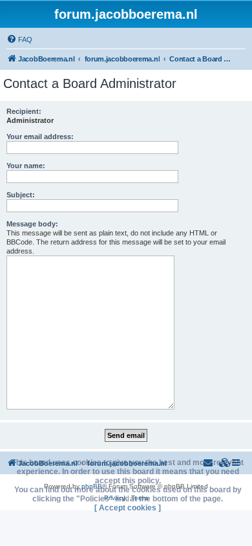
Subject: (20, 195)
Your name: (25, 165)
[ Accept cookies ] (127, 507)
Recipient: (23, 111)
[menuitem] (19, 39)
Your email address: (40, 136)
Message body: (32, 224)
